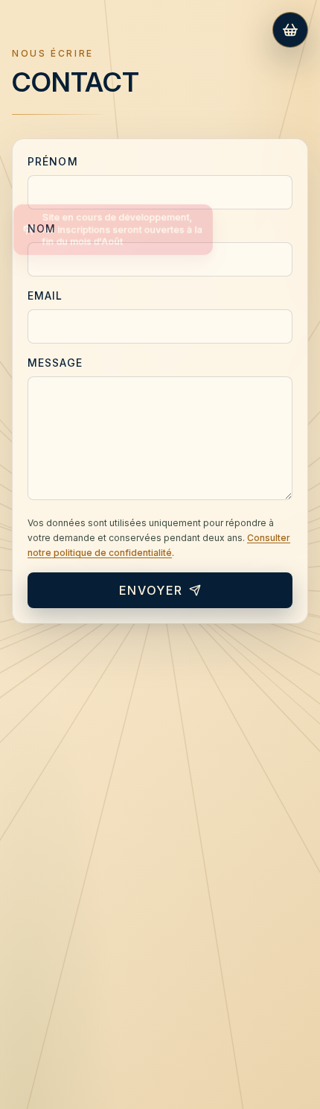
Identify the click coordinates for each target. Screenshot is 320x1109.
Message (55, 362)
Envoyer (151, 590)
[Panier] (290, 30)
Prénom (53, 161)
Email (45, 295)
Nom (42, 228)
